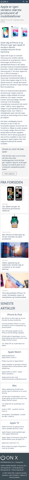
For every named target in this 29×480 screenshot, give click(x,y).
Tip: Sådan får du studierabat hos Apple (13, 344)
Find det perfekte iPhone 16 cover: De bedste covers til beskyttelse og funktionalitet (14, 295)
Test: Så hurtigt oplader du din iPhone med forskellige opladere (13, 332)
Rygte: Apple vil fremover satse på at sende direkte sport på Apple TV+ (14, 438)
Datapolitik (19, 462)
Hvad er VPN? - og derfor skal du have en (13, 410)
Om (12, 462)
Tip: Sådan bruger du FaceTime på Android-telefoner (11, 208)
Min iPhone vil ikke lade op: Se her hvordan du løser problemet (13, 236)
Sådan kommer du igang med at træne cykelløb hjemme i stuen (13, 427)
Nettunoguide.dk (18, 470)
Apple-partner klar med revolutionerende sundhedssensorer (14, 378)
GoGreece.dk (21, 466)
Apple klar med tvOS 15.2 (10, 443)
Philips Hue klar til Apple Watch (12, 361)
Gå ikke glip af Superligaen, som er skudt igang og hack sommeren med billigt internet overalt (14, 338)
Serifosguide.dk (17, 468)
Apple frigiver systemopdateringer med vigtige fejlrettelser (13, 433)
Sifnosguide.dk (6, 468)
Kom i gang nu (10, 174)
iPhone (3, 22)
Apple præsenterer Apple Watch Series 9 (9, 356)
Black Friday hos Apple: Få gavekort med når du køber (14, 447)
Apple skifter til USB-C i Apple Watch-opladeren (12, 373)
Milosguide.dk (5, 470)
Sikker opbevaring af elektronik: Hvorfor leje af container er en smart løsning (12, 266)
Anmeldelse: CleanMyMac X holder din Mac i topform (13, 415)
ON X (5, 1)
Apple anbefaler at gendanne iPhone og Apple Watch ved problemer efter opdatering (14, 366)
